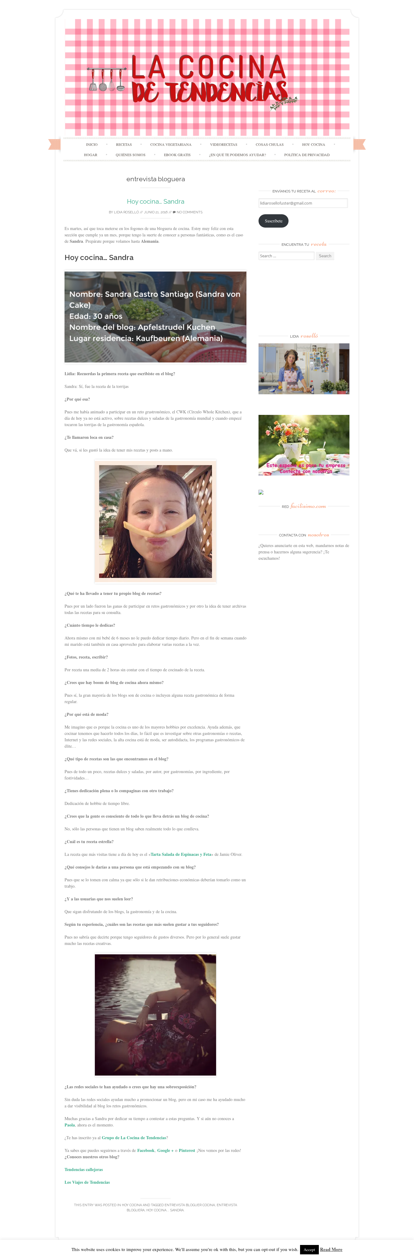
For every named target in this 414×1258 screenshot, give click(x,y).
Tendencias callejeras (84, 1169)
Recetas (124, 144)
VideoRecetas (223, 144)
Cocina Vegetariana (171, 144)
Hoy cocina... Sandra (165, 1210)
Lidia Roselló (126, 212)
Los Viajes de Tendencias (87, 1182)
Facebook (146, 1150)
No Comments (189, 212)
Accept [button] (309, 1249)
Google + (165, 1150)
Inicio (92, 144)
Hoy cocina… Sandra (155, 201)
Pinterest (187, 1150)
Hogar (90, 154)
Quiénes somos (130, 154)
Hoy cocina (313, 144)
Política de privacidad (307, 154)
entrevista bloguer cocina (190, 1205)
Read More (331, 1249)
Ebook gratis (177, 154)
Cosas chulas (270, 144)
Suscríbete (273, 221)
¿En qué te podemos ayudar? (237, 154)
